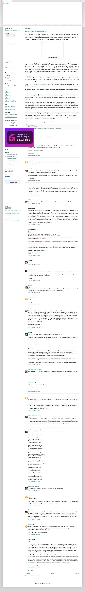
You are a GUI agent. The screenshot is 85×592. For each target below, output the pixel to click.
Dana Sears (30, 185)
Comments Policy (63, 24)
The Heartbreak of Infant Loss (13, 85)
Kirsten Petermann (17, 210)
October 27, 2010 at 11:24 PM (34, 391)
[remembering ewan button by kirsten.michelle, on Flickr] (11, 114)
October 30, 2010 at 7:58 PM (34, 567)
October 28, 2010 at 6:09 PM (34, 519)
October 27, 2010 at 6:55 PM (34, 377)
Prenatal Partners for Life (12, 158)
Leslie (29, 160)
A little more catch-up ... (11, 78)
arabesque (30, 524)
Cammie (30, 509)
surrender (59, 128)
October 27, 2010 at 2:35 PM (34, 280)
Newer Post (28, 573)
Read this (13, 122)
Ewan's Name (42, 24)
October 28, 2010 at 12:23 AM (34, 410)
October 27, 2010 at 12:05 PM (34, 224)
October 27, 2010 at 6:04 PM (34, 327)
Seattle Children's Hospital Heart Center (13, 162)
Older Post (77, 573)
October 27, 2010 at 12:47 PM (34, 264)
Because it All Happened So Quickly (36, 31)
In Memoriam (49, 24)
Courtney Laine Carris (32, 486)
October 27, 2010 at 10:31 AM (34, 155)
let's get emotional (38, 128)
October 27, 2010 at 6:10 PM (34, 344)
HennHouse (30, 297)
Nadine (29, 260)
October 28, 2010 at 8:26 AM (34, 505)
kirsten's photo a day (11, 77)
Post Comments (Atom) (35, 575)
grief (34, 128)
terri (29, 168)
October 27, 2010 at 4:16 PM (34, 304)
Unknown (30, 396)
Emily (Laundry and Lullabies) (34, 369)
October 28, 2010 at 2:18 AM (34, 481)
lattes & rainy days (10, 73)
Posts (8, 35)
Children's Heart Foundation (12, 154)
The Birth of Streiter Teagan (12, 74)
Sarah (29, 332)
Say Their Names (71, 24)
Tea (29, 285)
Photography (55, 24)
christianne (30, 269)
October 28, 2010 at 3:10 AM (34, 490)
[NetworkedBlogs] (13, 180)
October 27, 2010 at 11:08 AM (34, 164)
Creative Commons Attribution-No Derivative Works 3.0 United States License (12, 213)
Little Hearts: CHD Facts (11, 156)
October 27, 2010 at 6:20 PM (34, 364)
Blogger (47, 583)
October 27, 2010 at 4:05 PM (34, 292)
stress (52, 128)
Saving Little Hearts (11, 160)
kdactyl (29, 308)
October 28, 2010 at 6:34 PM (34, 534)
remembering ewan (46, 128)
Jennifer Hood (31, 382)
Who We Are (17, 24)
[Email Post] (39, 126)
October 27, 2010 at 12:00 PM (34, 203)
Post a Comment (30, 570)
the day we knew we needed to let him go (41, 84)
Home (12, 24)
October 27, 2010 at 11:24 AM (34, 180)
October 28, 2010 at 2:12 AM (34, 425)
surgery (54, 128)
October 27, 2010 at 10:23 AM (34, 139)
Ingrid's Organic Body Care (33, 415)
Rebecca (30, 199)
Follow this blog (13, 182)
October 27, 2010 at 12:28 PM (34, 255)
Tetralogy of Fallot (10, 165)
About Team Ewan (34, 24)
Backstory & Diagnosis (25, 24)
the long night (75, 69)
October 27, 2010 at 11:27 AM (34, 195)
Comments (9, 38)
